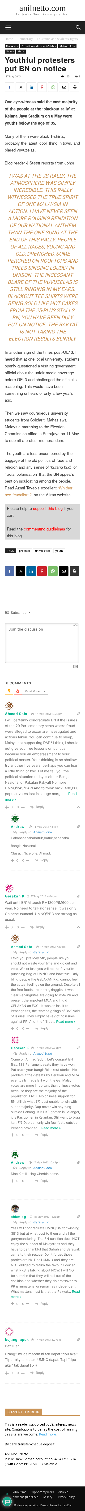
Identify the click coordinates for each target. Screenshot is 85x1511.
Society (10, 51)
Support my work (42, 1492)
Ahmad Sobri (42, 832)
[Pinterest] (42, 87)
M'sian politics (67, 46)
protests (24, 550)
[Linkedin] (31, 87)
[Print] (74, 87)
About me (19, 1492)
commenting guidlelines (44, 529)
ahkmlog (18, 1217)
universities (42, 550)
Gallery (47, 1497)
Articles (63, 1492)
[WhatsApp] (53, 87)
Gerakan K (40, 952)
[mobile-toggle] (8, 27)
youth (59, 550)
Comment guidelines (24, 1497)
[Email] (63, 87)
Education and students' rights (57, 39)
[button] (78, 27)
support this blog (48, 508)
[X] (20, 87)
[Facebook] (9, 87)
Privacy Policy (66, 1497)
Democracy (25, 39)
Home (9, 39)
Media (21, 51)
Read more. (48, 1434)
